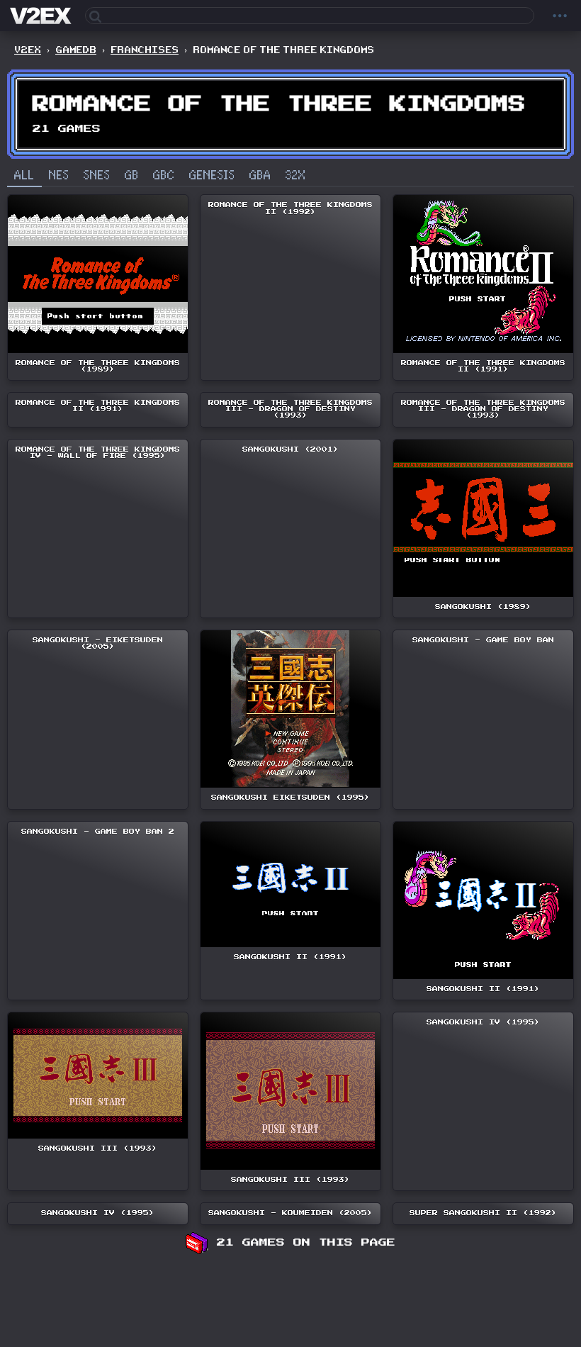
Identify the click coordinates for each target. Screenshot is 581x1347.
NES (59, 175)
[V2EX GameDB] (42, 15)
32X (296, 175)
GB (132, 175)
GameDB (75, 50)
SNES (97, 175)
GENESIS (212, 175)
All (24, 175)
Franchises (145, 50)
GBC (164, 175)
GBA (260, 175)
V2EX (27, 50)
